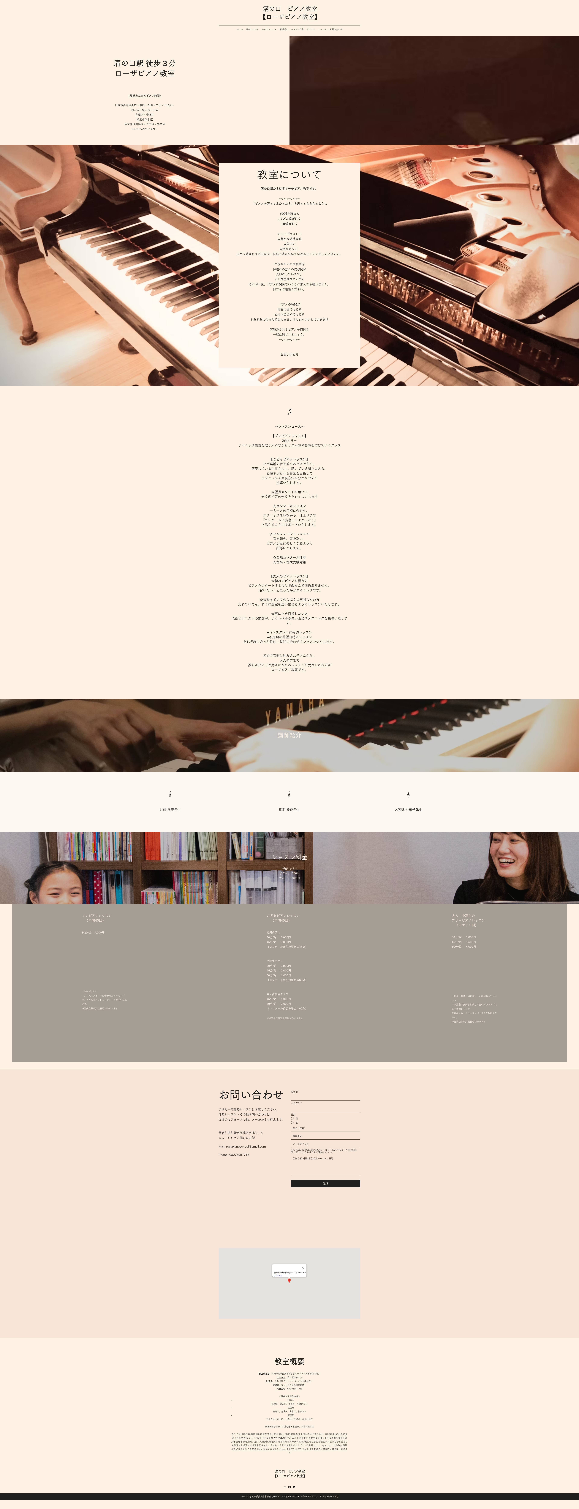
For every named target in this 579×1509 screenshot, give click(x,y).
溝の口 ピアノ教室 (290, 9)
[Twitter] (294, 1486)
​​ (408, 809)
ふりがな (295, 1103)
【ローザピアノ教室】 (290, 17)
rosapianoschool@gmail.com (246, 1146)
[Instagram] (289, 1486)
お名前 (294, 1092)
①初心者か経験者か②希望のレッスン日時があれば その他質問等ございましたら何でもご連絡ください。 (324, 1151)
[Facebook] (284, 1486)
